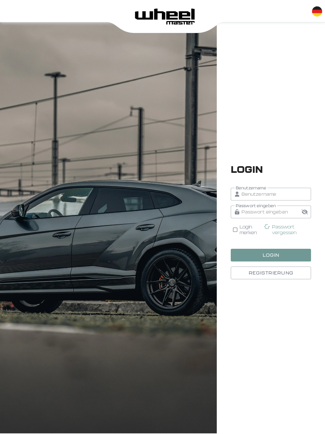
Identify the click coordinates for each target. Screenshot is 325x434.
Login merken (248, 229)
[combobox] (317, 10)
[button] (304, 211)
